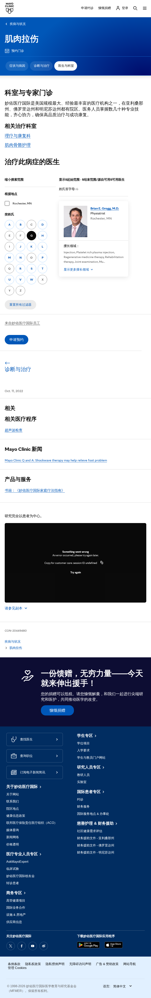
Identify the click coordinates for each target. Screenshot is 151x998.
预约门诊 (17, 50)
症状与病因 (17, 65)
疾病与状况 (18, 24)
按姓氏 (9, 214)
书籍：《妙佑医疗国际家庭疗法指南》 (35, 490)
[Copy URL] (102, 563)
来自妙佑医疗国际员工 (22, 323)
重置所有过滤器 (20, 304)
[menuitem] (17, 66)
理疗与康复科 (18, 135)
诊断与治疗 (42, 65)
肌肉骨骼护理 (18, 144)
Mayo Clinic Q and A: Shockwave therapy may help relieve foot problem (56, 460)
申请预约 (16, 340)
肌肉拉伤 (22, 38)
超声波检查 (13, 430)
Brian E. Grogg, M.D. (104, 208)
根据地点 (11, 194)
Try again (75, 572)
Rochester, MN (22, 203)
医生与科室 (66, 65)
